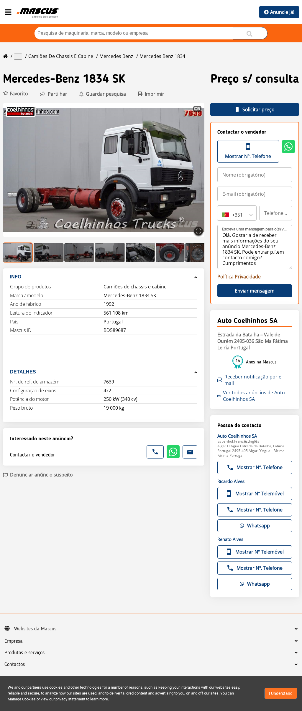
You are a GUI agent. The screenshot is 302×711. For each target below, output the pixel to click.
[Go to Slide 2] (49, 252)
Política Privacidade (239, 276)
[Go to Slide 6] (170, 252)
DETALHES (23, 371)
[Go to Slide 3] (79, 252)
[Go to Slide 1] (18, 252)
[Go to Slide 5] (140, 252)
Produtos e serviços (24, 652)
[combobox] (222, 214)
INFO (15, 276)
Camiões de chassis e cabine (60, 56)
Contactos (14, 664)
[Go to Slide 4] (110, 252)
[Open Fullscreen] (198, 231)
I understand (281, 693)
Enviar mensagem (255, 291)
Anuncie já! (282, 12)
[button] (15, 93)
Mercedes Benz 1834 (162, 56)
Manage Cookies (22, 699)
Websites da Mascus (35, 629)
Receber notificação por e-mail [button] (253, 379)
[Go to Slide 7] (199, 252)
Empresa (13, 641)
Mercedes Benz (116, 56)
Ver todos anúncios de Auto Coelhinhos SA (254, 395)
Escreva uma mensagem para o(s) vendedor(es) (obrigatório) (255, 229)
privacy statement (70, 699)
